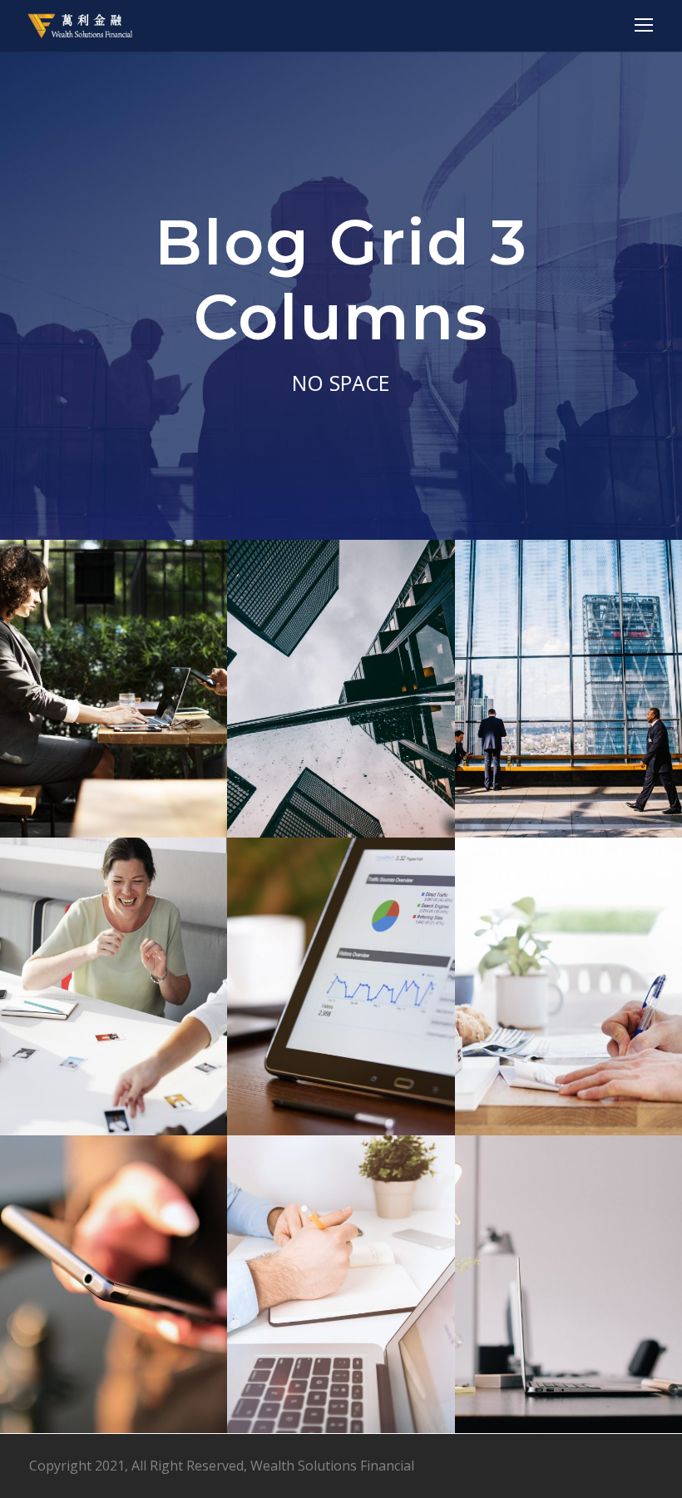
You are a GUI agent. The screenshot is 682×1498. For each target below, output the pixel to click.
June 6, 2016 (132, 771)
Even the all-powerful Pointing (347, 1016)
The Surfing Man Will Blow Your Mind (119, 1313)
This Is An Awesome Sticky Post (347, 1313)
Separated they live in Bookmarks (574, 1016)
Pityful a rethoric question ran (120, 1016)
